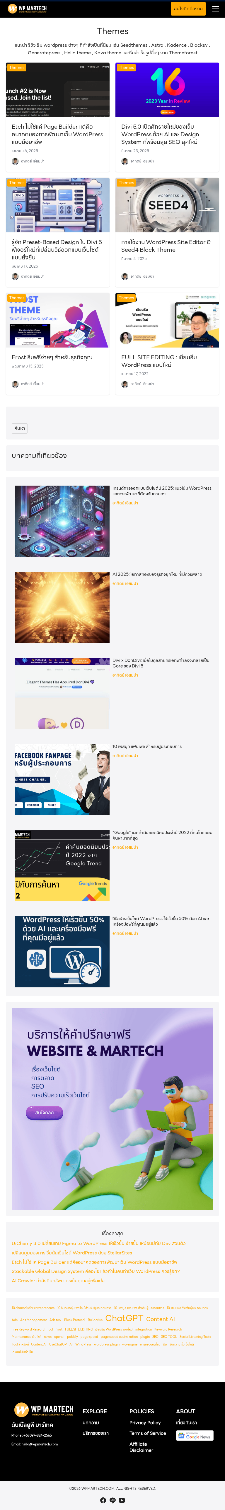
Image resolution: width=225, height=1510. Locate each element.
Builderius (95, 1320)
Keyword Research (168, 1329)
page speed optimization (119, 1336)
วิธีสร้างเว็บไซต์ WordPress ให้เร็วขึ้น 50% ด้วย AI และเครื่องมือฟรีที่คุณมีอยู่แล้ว (160, 921)
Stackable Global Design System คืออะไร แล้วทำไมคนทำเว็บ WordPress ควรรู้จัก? (96, 1271)
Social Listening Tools (195, 1336)
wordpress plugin (107, 1344)
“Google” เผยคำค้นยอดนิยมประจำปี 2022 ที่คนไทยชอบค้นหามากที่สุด (162, 835)
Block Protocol (74, 1320)
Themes (17, 67)
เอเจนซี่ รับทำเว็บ (22, 1352)
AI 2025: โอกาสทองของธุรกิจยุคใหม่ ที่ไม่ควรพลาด (157, 574)
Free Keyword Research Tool (32, 1329)
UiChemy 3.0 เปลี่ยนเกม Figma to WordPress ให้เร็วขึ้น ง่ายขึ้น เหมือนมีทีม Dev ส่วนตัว (99, 1243)
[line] (112, 1500)
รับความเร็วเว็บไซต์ (182, 1344)
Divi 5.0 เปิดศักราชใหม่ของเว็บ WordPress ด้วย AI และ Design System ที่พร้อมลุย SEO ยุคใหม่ (160, 134)
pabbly (72, 1336)
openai (59, 1336)
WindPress (83, 1344)
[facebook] (103, 1500)
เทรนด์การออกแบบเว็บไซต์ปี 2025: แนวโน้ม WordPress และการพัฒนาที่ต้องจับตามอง (162, 491)
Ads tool (56, 1320)
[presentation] (62, 521)
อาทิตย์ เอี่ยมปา (33, 161)
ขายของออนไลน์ (150, 1344)
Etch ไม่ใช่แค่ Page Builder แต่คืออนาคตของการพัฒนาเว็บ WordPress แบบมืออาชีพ (57, 134)
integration (143, 1329)
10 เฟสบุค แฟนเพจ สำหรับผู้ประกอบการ (147, 746)
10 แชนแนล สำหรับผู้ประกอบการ (187, 1308)
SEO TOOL (169, 1336)
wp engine (129, 1344)
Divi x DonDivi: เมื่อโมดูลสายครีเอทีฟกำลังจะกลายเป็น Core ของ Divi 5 (160, 663)
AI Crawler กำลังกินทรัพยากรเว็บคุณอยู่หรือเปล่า (59, 1280)
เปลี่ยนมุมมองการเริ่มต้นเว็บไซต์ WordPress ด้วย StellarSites (72, 1252)
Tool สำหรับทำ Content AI (29, 1344)
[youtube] (121, 1500)
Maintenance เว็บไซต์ (26, 1336)
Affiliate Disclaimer (141, 1447)
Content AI (160, 1319)
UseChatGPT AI (61, 1344)
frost (59, 1329)
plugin (145, 1336)
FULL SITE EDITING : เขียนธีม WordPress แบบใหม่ (159, 361)
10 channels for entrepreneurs (33, 1308)
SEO (155, 1336)
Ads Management (33, 1320)
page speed (89, 1336)
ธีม (165, 1344)
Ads (15, 1320)
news (48, 1336)
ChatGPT (124, 1318)
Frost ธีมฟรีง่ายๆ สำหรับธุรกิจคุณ (52, 357)
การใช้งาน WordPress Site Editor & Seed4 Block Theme (166, 245)
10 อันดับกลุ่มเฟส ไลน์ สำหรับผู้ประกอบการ (84, 1308)
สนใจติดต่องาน (188, 8)
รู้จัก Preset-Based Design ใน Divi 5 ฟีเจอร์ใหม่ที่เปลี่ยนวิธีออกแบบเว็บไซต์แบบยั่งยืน (57, 249)
